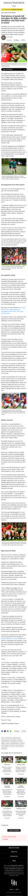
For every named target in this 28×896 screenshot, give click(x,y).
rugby (7, 743)
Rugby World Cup (5, 740)
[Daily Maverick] (14, 2)
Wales (3, 743)
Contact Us (14, 856)
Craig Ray (10, 37)
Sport (3, 738)
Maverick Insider (14, 848)
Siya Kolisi (20, 740)
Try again (5, 839)
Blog (14, 861)
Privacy (11, 889)
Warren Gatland (5, 745)
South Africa (8, 738)
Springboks (13, 740)
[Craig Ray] (3, 38)
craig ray (22, 743)
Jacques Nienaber (14, 743)
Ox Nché (12, 745)
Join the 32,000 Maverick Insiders (12, 868)
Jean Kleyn (4, 748)
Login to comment (14, 830)
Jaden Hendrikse (19, 745)
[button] (16, 40)
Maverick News (16, 738)
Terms (17, 889)
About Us (14, 852)
